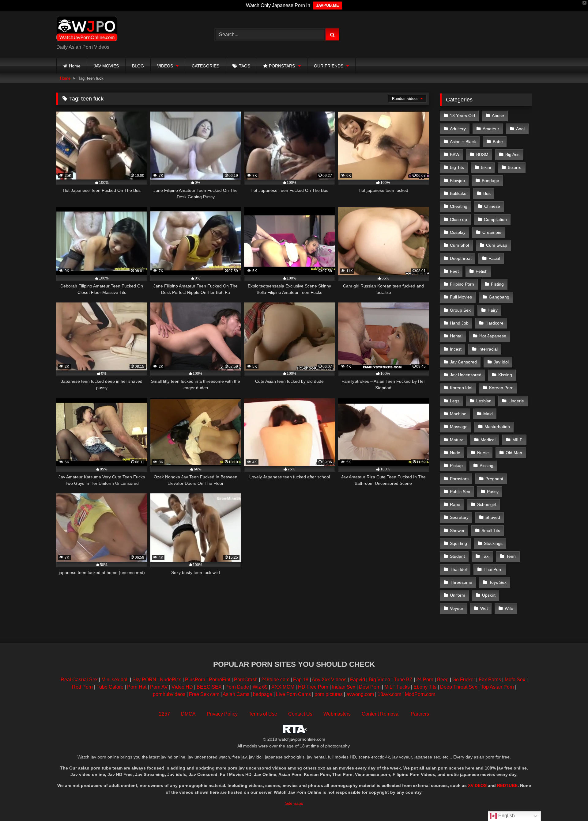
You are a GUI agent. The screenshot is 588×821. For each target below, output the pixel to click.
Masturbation (497, 426)
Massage (459, 426)
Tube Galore (109, 687)
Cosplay (458, 232)
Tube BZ (403, 679)
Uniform (457, 595)
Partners (420, 713)
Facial (494, 258)
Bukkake (458, 193)
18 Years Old (462, 115)
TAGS (244, 65)
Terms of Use (263, 713)
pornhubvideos (170, 694)
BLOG (138, 65)
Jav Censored (463, 361)
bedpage (263, 694)
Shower (457, 530)
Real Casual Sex (79, 679)
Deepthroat (461, 258)
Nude (455, 452)
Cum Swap (496, 245)
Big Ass (512, 154)
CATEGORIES (205, 65)
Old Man (514, 452)
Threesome (461, 582)
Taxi (485, 556)
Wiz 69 (260, 687)
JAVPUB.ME (327, 5)
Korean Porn (501, 387)
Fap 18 (300, 679)
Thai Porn (493, 569)
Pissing (486, 465)
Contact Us (300, 713)
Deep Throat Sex (458, 687)
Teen (511, 556)
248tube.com (275, 679)
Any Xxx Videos (329, 679)
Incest (456, 349)
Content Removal (381, 713)
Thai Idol (458, 569)
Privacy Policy (222, 713)
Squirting (458, 543)
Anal (520, 128)
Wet (484, 608)
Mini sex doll (115, 679)
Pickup (456, 465)
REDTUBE (507, 785)
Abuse (498, 115)
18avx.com (390, 694)
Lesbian (484, 400)
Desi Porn (370, 687)
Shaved (492, 517)
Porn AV (159, 687)
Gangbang (499, 297)
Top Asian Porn (497, 687)
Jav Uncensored (465, 374)
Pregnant (494, 478)
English (506, 815)
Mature (457, 439)
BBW (454, 154)
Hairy (493, 310)
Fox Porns (490, 679)
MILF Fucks (397, 687)
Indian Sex (343, 687)
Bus (487, 193)
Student (457, 556)
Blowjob (457, 180)
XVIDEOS (477, 785)
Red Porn (82, 687)
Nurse (483, 452)
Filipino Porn (462, 284)
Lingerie (516, 400)
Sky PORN (144, 679)
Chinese (492, 206)
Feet (454, 271)
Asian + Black (463, 141)
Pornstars (459, 478)
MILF (517, 439)
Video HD (182, 687)
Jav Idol (501, 361)
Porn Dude (237, 687)
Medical (488, 439)
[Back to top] (569, 803)
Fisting (497, 284)
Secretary (459, 517)
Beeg (443, 679)
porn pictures (329, 694)
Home (75, 65)
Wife (509, 608)
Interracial (488, 349)
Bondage (490, 180)
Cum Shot (459, 245)
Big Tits (457, 167)
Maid (488, 413)
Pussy (493, 491)
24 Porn (424, 679)
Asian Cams (236, 694)
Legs (454, 400)
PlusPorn (195, 679)
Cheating (458, 206)
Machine (458, 413)
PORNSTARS (282, 65)
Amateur (491, 128)
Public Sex (460, 491)
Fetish (482, 271)
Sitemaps (294, 803)
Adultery (458, 128)
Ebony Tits (424, 687)
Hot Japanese (492, 335)
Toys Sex (498, 582)
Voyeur (456, 608)
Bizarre (515, 167)
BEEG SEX (209, 687)
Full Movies (461, 297)
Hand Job (459, 323)
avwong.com (360, 694)
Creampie (491, 232)
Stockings (493, 543)
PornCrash (246, 679)
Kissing (505, 374)
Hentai (456, 335)
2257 (164, 713)
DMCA (188, 713)
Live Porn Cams (293, 694)
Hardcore (494, 323)
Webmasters (337, 713)
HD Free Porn (313, 687)
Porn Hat (136, 687)
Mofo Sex (515, 679)
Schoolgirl (486, 504)
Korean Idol (461, 387)
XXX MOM (282, 687)
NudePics (170, 679)
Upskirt (489, 595)
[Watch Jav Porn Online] (87, 30)
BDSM (482, 154)
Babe (498, 141)
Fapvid (357, 679)
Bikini (486, 167)
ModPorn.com (420, 694)
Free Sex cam (204, 694)
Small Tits (490, 530)
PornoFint (219, 679)
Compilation (495, 219)
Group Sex (460, 310)
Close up (458, 219)
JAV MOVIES (106, 65)
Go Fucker (463, 679)
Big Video (379, 679)
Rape (455, 504)
